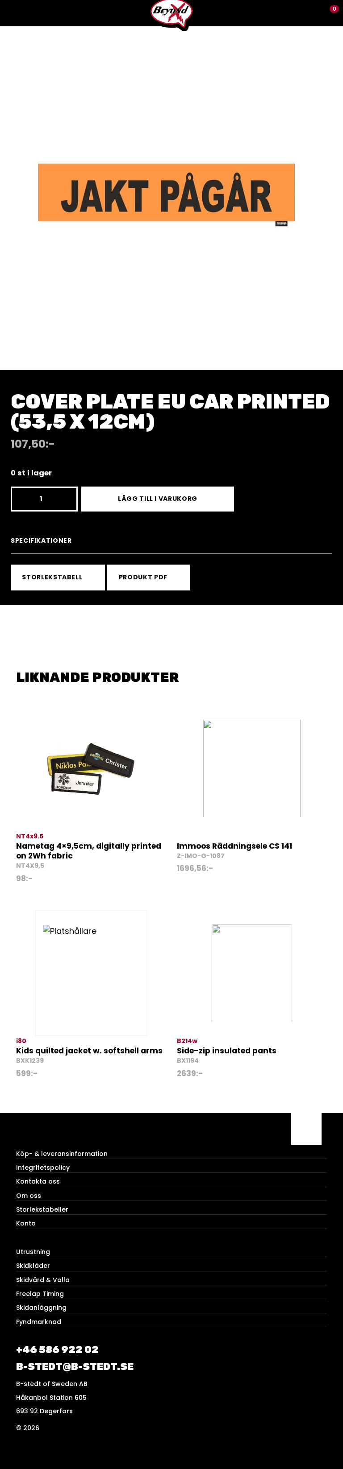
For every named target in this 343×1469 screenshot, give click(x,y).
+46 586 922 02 (57, 1350)
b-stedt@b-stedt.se (75, 1367)
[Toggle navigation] (13, 13)
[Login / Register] (314, 13)
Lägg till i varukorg (157, 498)
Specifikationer (41, 540)
